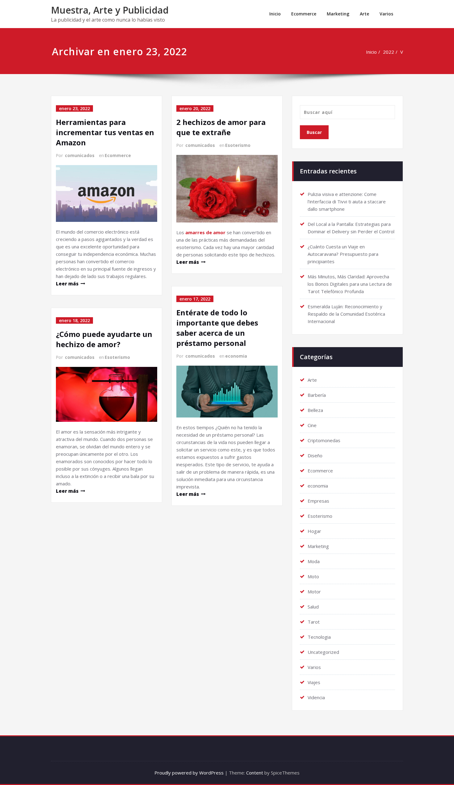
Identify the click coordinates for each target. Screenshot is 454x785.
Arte (364, 14)
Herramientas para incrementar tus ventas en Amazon (105, 132)
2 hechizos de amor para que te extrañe (221, 127)
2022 (388, 52)
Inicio (275, 14)
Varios (386, 14)
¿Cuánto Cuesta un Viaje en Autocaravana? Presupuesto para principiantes (343, 253)
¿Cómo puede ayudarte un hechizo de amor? (104, 339)
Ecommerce (303, 14)
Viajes (314, 682)
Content (254, 773)
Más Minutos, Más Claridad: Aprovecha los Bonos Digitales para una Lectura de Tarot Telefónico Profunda (350, 283)
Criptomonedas (324, 440)
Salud (313, 607)
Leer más (67, 283)
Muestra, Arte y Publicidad (110, 10)
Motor (314, 591)
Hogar (314, 531)
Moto (313, 576)
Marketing (338, 14)
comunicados (80, 155)
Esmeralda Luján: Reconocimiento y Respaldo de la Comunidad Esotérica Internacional (346, 313)
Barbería (317, 395)
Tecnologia (319, 637)
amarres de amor (205, 232)
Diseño (315, 455)
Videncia (316, 697)
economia (236, 356)
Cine (312, 425)
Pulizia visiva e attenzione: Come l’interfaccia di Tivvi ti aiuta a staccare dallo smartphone (347, 201)
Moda (314, 561)
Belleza (315, 410)
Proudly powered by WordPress (189, 773)
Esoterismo (117, 357)
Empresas (318, 501)
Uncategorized (323, 652)
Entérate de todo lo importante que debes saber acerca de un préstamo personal (217, 327)
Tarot (314, 622)
